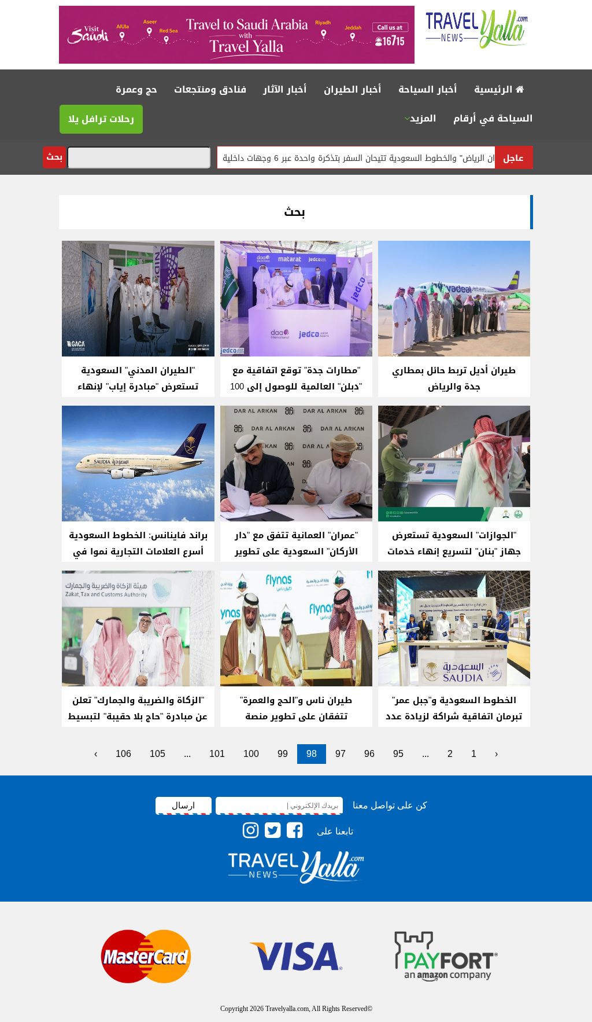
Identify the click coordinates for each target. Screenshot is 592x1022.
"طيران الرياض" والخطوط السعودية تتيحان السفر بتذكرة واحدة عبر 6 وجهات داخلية (397, 158)
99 (283, 754)
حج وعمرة (136, 89)
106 (123, 754)
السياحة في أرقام (493, 118)
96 (369, 754)
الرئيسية (495, 89)
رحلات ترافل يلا (101, 119)
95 (398, 754)
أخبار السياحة (427, 89)
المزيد (423, 118)
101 (217, 754)
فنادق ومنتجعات (210, 89)
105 (157, 754)
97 (340, 754)
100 (251, 754)
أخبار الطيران (353, 89)
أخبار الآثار (285, 89)
